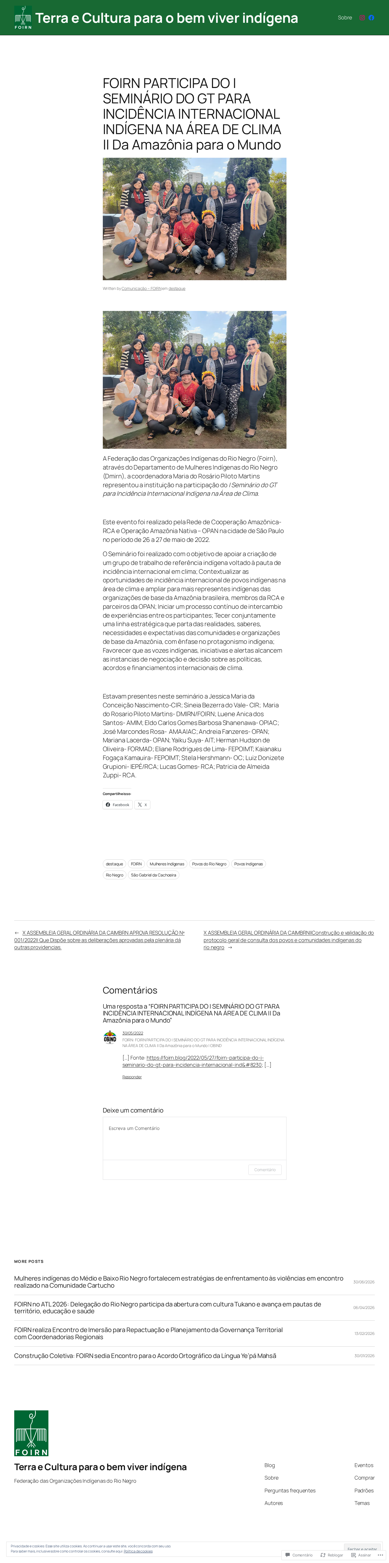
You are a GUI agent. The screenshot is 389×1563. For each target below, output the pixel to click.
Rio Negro (114, 875)
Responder (132, 1076)
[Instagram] (362, 17)
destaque (177, 288)
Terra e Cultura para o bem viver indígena (166, 17)
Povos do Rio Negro (209, 863)
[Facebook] (371, 17)
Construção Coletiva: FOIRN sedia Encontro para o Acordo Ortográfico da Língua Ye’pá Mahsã (145, 1355)
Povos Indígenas (248, 863)
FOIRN (136, 863)
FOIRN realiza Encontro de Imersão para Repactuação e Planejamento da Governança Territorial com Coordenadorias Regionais (148, 1333)
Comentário (264, 1169)
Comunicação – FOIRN (141, 288)
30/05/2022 (132, 1033)
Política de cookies (138, 1551)
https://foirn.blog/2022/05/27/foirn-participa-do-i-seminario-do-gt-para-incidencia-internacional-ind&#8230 (193, 1061)
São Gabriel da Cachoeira (153, 875)
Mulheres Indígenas (167, 863)
